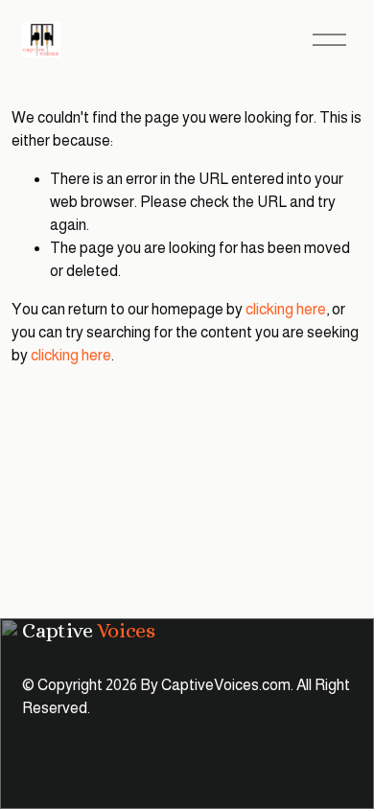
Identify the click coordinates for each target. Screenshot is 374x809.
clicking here (285, 309)
